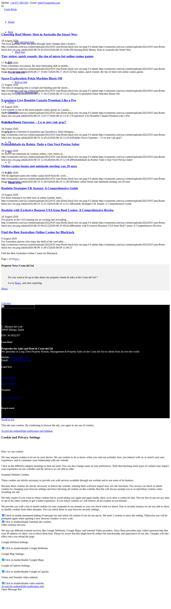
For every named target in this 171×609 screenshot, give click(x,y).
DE (10, 152)
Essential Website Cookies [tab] (15, 474)
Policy (12, 377)
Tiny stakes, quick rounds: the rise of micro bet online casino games (47, 56)
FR (9, 142)
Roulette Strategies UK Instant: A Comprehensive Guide (39, 188)
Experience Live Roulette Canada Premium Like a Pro (38, 100)
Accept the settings (11, 431)
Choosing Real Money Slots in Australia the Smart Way (39, 34)
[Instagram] (5, 416)
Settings (48, 431)
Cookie (5, 377)
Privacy (5, 383)
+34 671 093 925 (19, 2)
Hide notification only (32, 431)
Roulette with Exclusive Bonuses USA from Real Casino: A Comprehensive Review (57, 210)
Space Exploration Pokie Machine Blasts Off (31, 78)
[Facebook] (2, 416)
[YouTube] (10, 416)
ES (9, 172)
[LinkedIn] (8, 416)
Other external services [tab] (13, 524)
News (18, 283)
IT (9, 162)
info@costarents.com (49, 2)
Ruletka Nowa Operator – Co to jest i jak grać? (33, 122)
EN (10, 132)
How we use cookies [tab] (12, 451)
